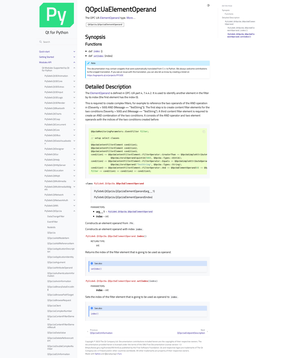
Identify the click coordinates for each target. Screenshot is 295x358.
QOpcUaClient (54, 305)
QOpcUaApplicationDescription (60, 250)
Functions (229, 13)
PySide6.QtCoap (52, 119)
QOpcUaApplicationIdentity (60, 257)
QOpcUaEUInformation (58, 354)
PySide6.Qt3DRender (55, 103)
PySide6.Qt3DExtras (54, 86)
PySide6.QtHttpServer (55, 165)
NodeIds (51, 227)
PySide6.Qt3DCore (53, 81)
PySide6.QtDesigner (54, 149)
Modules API (45, 62)
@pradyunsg (110, 353)
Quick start (44, 51)
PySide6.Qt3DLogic (54, 97)
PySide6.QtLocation (54, 170)
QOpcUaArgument (56, 262)
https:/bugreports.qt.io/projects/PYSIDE (105, 75)
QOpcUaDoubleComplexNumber (60, 347)
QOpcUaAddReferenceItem (60, 243)
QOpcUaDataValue (56, 332)
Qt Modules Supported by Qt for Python (55, 69)
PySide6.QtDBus (52, 135)
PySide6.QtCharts (53, 113)
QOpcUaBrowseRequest (59, 300)
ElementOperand (110, 18)
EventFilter (52, 221)
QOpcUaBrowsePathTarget (60, 294)
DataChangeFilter (55, 216)
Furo (120, 353)
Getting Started (46, 57)
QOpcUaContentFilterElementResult (60, 326)
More (130, 18)
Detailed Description (231, 17)
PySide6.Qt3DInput (54, 92)
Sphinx (98, 353)
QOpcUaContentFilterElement (60, 318)
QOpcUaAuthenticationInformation (60, 274)
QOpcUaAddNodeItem (58, 238)
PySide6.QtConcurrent (55, 124)
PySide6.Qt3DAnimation (56, 76)
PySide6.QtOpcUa (53, 211)
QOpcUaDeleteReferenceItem (60, 339)
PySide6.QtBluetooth (55, 108)
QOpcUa (51, 232)
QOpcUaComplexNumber (59, 311)
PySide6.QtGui (51, 154)
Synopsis (226, 10)
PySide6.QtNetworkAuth (56, 200)
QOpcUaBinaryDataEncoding (60, 288)
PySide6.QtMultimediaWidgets (58, 188)
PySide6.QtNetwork (54, 194)
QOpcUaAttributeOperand (60, 267)
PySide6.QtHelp (52, 159)
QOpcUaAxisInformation (59, 281)
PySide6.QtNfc (52, 205)
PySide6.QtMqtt (52, 176)
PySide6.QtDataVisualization (58, 142)
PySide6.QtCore (52, 130)
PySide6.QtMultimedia (55, 181)
